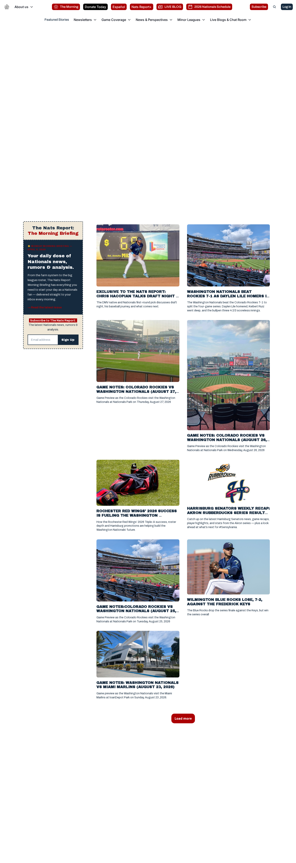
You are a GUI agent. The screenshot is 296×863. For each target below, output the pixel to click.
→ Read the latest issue (45, 307)
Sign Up (68, 339)
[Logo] (6, 6)
